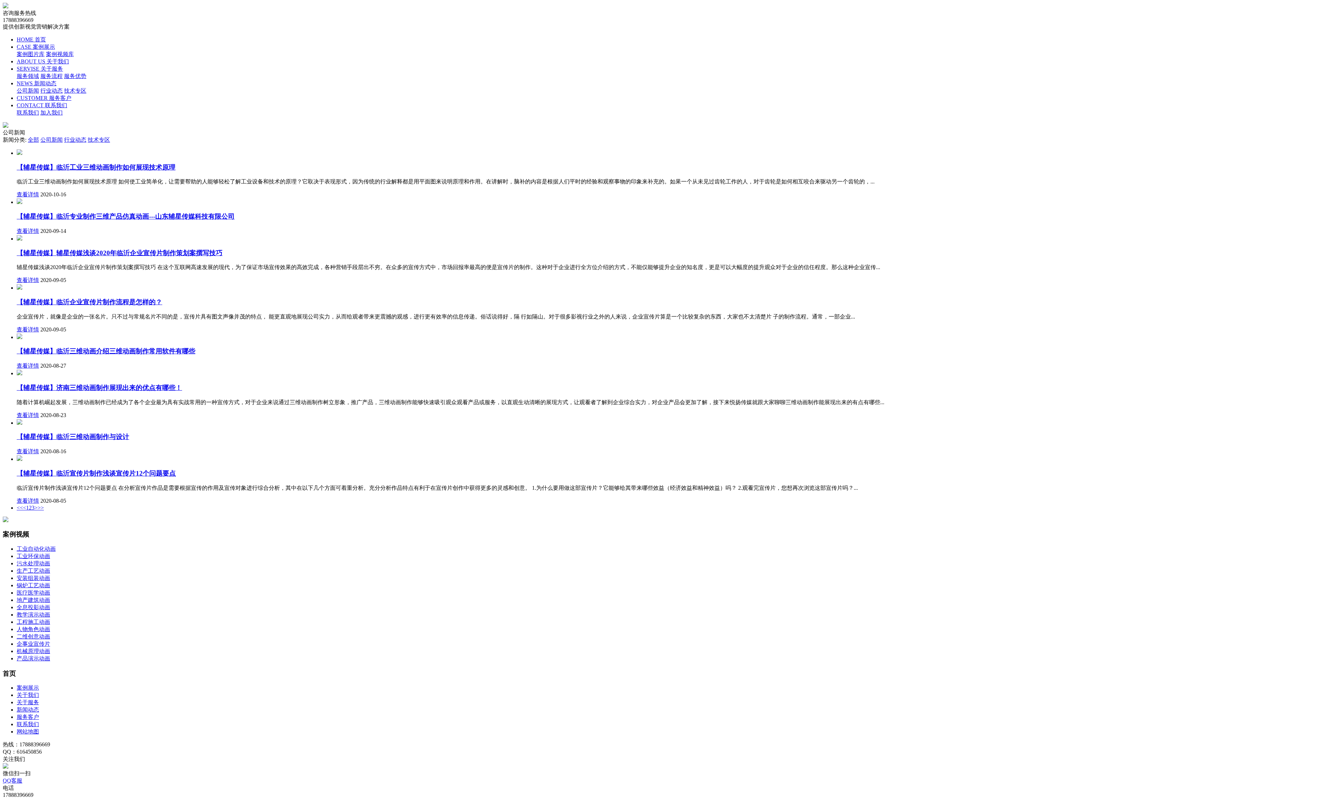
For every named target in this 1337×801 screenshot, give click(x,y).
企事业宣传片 (33, 644)
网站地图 (28, 732)
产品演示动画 (33, 658)
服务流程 (51, 76)
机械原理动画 (33, 651)
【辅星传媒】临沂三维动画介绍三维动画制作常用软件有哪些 (106, 351)
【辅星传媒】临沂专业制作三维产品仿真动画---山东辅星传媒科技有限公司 (126, 216)
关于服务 (28, 702)
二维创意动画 (33, 636)
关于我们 (28, 695)
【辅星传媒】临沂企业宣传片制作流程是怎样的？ (89, 302)
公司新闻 (28, 91)
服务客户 (28, 717)
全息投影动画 (33, 607)
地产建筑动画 (33, 600)
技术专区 (75, 91)
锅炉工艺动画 (33, 585)
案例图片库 (31, 54)
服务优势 (75, 76)
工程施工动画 (33, 622)
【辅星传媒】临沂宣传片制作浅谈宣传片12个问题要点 (96, 473)
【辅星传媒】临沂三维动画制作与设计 (73, 436)
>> (41, 508)
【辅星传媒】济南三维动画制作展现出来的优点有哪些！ (99, 387)
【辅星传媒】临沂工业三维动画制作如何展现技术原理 (96, 167)
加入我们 (51, 113)
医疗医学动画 (33, 593)
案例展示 (28, 688)
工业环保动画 (33, 556)
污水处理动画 (33, 563)
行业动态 (51, 91)
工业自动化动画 (36, 549)
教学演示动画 (33, 615)
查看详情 (28, 194)
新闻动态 (28, 710)
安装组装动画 (33, 578)
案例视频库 (60, 54)
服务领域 (28, 76)
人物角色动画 (33, 629)
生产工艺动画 (33, 571)
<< (20, 508)
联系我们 (28, 113)
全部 (33, 140)
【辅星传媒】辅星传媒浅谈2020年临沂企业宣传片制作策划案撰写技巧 (119, 253)
